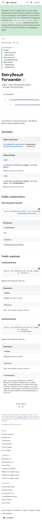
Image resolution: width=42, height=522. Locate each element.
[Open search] (27, 2)
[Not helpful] (17, 42)
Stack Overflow (7, 500)
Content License (22, 417)
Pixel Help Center (7, 490)
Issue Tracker (6, 503)
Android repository (8, 434)
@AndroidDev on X (8, 462)
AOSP (3, 39)
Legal (25, 510)
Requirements (6, 437)
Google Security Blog (8, 468)
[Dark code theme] (39, 209)
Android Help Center (8, 487)
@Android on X (6, 459)
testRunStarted (10, 165)
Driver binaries (6, 450)
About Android (7, 510)
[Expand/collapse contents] (13, 47)
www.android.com (8, 493)
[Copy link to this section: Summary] (15, 132)
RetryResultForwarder (12, 144)
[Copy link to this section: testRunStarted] (18, 263)
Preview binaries (7, 444)
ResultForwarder (16, 87)
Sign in (37, 2)
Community (17, 510)
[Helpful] (14, 42)
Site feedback (7, 513)
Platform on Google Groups (10, 472)
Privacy (38, 510)
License (31, 510)
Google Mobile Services (9, 496)
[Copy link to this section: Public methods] (22, 256)
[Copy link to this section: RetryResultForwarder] (24, 203)
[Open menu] (3, 2)
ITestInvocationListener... (14, 146)
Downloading (6, 441)
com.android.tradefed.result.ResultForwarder (24, 99)
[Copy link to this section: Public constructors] (27, 197)
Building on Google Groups (10, 475)
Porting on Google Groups (10, 478)
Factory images (7, 447)
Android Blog (6, 465)
